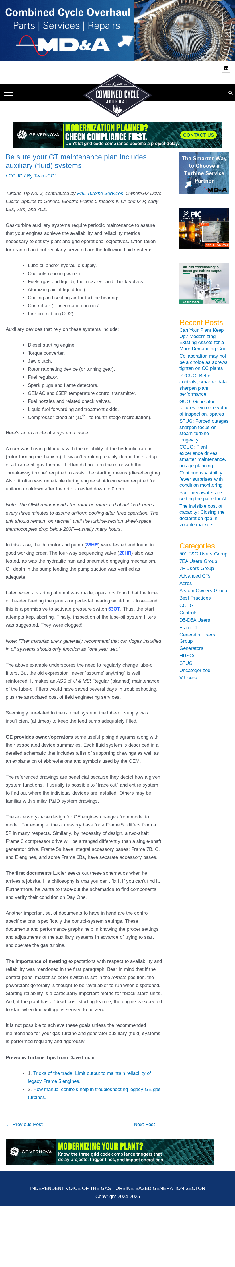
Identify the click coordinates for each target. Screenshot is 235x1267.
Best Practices (195, 598)
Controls (188, 612)
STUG (186, 663)
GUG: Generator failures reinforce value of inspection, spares (203, 408)
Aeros (185, 583)
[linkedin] (227, 68)
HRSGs (187, 655)
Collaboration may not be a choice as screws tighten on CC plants (203, 362)
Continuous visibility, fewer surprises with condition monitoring (201, 479)
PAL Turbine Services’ (100, 193)
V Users (188, 678)
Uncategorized (194, 670)
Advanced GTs (195, 576)
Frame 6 (188, 627)
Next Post (147, 1124)
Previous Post (24, 1124)
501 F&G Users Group (203, 554)
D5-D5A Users (194, 620)
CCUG (16, 176)
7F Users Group (196, 568)
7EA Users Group (198, 561)
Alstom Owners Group (203, 590)
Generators (191, 648)
